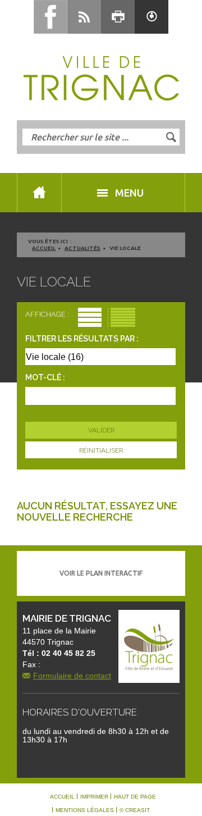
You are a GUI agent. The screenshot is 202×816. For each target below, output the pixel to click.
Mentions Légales (85, 810)
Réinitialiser (101, 450)
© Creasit (135, 810)
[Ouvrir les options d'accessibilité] (151, 17)
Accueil (44, 248)
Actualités (82, 248)
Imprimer (94, 797)
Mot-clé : (45, 377)
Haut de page (135, 797)
